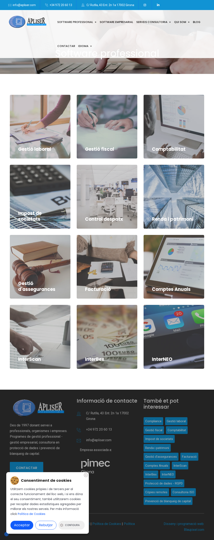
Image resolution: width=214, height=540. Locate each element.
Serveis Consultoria (151, 22)
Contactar (66, 46)
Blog (196, 22)
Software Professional (75, 22)
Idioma (83, 46)
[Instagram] (146, 5)
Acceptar (22, 525)
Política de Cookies (31, 514)
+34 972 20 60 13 (61, 5)
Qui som (180, 22)
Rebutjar (46, 525)
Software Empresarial (116, 22)
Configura (72, 525)
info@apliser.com (24, 5)
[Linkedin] (159, 5)
